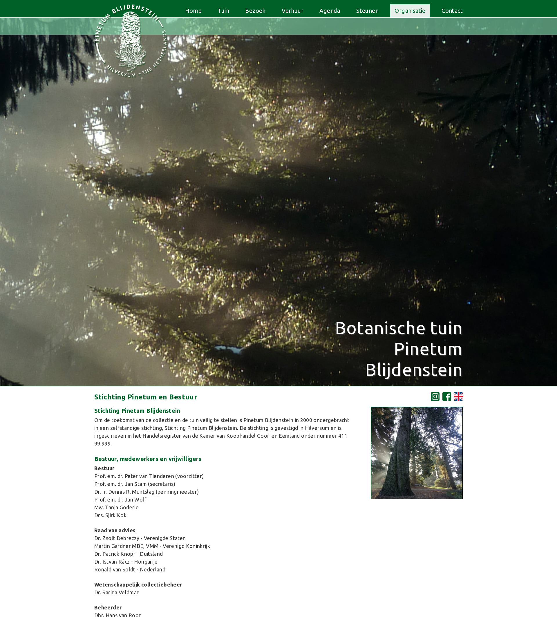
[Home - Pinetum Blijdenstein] (130, 79)
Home (193, 10)
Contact (452, 10)
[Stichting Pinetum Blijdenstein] (417, 497)
